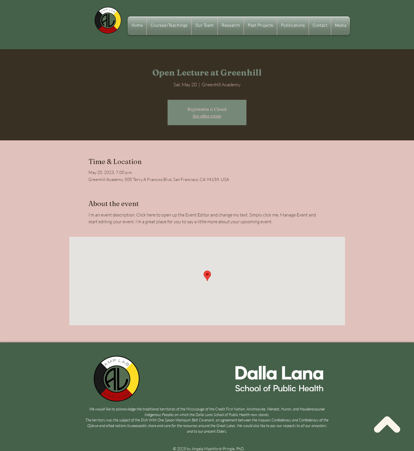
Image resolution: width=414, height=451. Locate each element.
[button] (204, 25)
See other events (207, 116)
